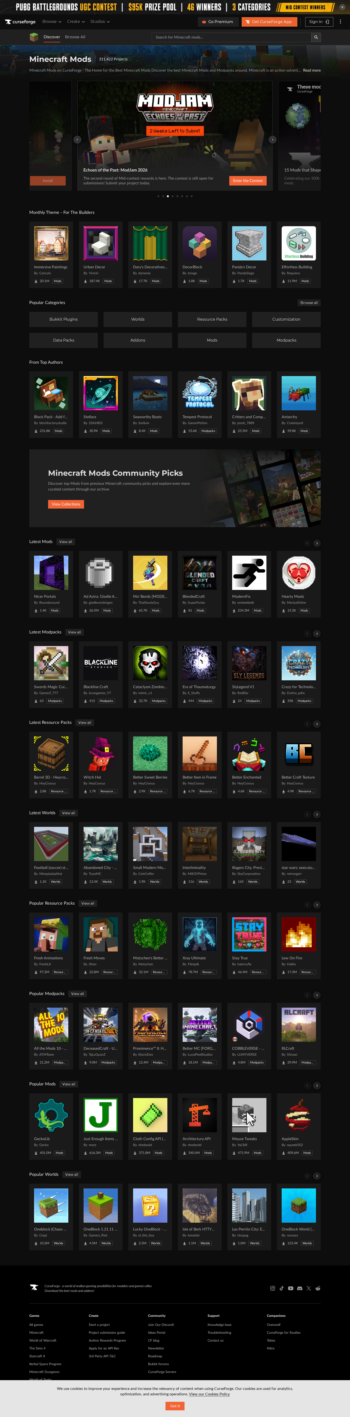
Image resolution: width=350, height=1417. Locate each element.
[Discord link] (300, 1288)
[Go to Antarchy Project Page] (299, 404)
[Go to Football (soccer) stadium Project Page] (51, 855)
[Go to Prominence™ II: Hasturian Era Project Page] (150, 1036)
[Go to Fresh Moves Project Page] (101, 945)
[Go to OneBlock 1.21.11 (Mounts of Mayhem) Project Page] (101, 1217)
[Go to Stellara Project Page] (101, 404)
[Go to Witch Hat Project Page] (101, 765)
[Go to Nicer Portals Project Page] (51, 584)
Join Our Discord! (161, 1325)
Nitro (271, 1348)
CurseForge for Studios (283, 1332)
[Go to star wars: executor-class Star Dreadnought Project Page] (299, 855)
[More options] (340, 22)
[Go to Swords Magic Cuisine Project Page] (51, 674)
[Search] (316, 37)
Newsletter (156, 1348)
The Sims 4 (37, 1348)
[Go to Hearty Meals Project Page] (299, 584)
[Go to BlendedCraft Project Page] (200, 584)
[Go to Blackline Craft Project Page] (101, 674)
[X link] (309, 1288)
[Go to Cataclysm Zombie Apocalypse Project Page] (150, 674)
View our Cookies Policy (209, 1394)
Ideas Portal (156, 1332)
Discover (52, 37)
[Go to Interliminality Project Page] (200, 855)
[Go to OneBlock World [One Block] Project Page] (299, 1217)
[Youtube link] (291, 1288)
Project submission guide (107, 1332)
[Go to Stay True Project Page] (249, 945)
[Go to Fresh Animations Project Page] (51, 945)
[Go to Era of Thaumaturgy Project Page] (200, 674)
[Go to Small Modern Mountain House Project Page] (150, 855)
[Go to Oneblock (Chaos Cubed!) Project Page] (51, 1217)
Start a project (99, 1325)
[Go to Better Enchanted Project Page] (249, 765)
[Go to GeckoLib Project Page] (51, 1126)
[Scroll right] (317, 543)
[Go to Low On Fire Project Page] (299, 945)
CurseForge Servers (162, 1372)
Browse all (309, 303)
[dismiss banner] (342, 7)
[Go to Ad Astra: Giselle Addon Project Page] (101, 584)
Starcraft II (37, 1356)
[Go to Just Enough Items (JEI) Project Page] (101, 1126)
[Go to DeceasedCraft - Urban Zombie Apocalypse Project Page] (101, 1036)
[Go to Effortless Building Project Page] (299, 254)
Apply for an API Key (104, 1348)
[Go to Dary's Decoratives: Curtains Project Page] (150, 254)
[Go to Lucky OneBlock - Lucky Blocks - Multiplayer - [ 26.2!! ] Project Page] (150, 1217)
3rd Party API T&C (102, 1356)
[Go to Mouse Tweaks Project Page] (249, 1126)
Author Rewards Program (107, 1340)
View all (65, 542)
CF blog (153, 1340)
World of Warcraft (42, 1340)
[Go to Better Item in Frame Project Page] (200, 765)
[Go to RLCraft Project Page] (299, 1036)
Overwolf (273, 1325)
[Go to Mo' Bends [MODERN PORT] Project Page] (150, 584)
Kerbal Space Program (45, 1364)
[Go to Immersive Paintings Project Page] (51, 254)
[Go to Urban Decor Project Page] (101, 254)
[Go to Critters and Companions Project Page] (249, 404)
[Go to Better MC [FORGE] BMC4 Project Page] (200, 1036)
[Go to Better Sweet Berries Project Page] (150, 765)
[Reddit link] (318, 1288)
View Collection (235, 181)
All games (36, 1325)
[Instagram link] (272, 1288)
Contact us (216, 1340)
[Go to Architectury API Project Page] (200, 1126)
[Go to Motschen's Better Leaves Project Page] (150, 945)
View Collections (66, 504)
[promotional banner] (175, 7)
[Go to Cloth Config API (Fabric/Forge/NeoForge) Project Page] (150, 1126)
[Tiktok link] (282, 1288)
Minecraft (36, 1332)
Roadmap (155, 1356)
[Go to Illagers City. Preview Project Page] (249, 855)
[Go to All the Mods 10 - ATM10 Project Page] (51, 1036)
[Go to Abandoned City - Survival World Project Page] (101, 855)
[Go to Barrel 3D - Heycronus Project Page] (51, 765)
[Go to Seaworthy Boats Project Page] (150, 404)
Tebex (271, 1340)
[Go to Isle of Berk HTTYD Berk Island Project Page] (200, 1217)
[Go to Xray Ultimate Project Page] (200, 945)
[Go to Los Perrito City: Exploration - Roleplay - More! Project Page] (249, 1217)
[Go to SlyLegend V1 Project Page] (249, 674)
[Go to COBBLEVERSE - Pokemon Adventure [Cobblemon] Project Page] (249, 1036)
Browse (49, 21)
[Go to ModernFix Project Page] (249, 584)
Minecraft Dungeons (44, 1372)
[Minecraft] (34, 37)
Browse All (75, 37)
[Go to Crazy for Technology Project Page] (299, 674)
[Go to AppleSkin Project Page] (299, 1126)
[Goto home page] (21, 22)
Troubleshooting (219, 1332)
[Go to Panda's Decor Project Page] (249, 254)
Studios (97, 21)
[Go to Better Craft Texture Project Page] (299, 765)
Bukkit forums (158, 1364)
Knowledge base (219, 1325)
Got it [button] (175, 1406)
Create (73, 21)
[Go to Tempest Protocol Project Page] (200, 404)
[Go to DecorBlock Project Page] (200, 254)
